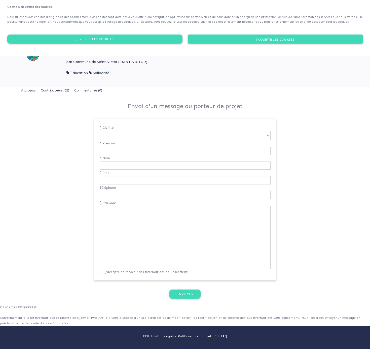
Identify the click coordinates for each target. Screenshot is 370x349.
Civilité (107, 128)
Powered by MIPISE (185, 346)
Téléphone (108, 187)
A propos (28, 90)
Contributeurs (55, 90)
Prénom (107, 143)
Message (108, 202)
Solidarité (101, 73)
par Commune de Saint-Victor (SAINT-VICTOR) (106, 62)
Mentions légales (163, 336)
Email (105, 173)
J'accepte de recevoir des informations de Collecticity (146, 272)
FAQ (224, 336)
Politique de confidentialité (198, 336)
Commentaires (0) (88, 90)
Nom (105, 158)
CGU (146, 336)
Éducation (79, 73)
